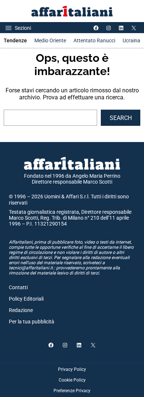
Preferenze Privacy (72, 390)
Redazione (21, 310)
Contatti (18, 287)
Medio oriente (50, 40)
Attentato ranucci (94, 40)
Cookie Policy (72, 380)
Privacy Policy (72, 369)
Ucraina (131, 40)
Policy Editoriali (26, 299)
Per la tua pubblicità (31, 322)
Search (121, 117)
